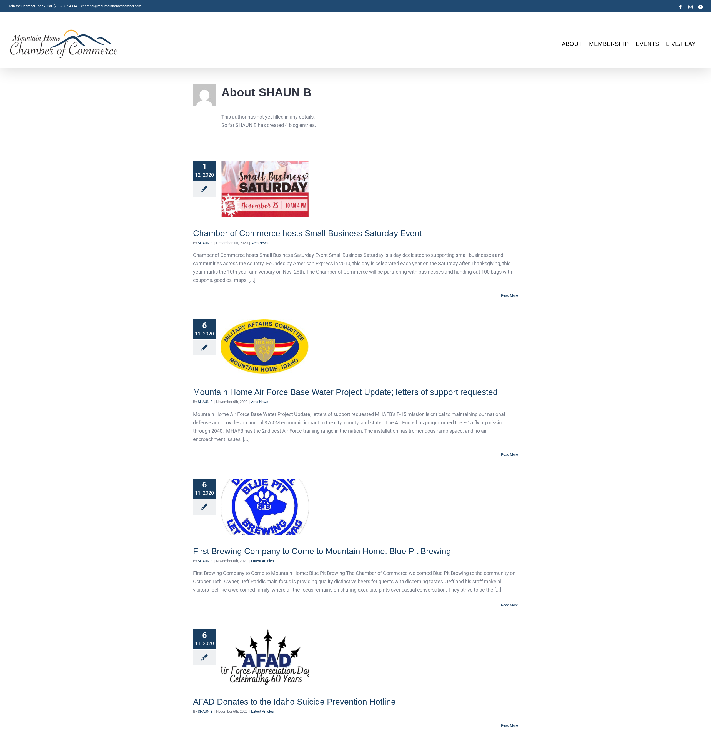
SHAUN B (205, 243)
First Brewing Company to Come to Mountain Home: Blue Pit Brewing (265, 506)
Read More (509, 295)
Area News (260, 243)
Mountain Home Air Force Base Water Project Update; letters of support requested (265, 347)
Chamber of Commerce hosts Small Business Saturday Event (265, 189)
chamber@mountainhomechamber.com (111, 6)
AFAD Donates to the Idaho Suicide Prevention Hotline (265, 657)
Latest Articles (262, 561)
